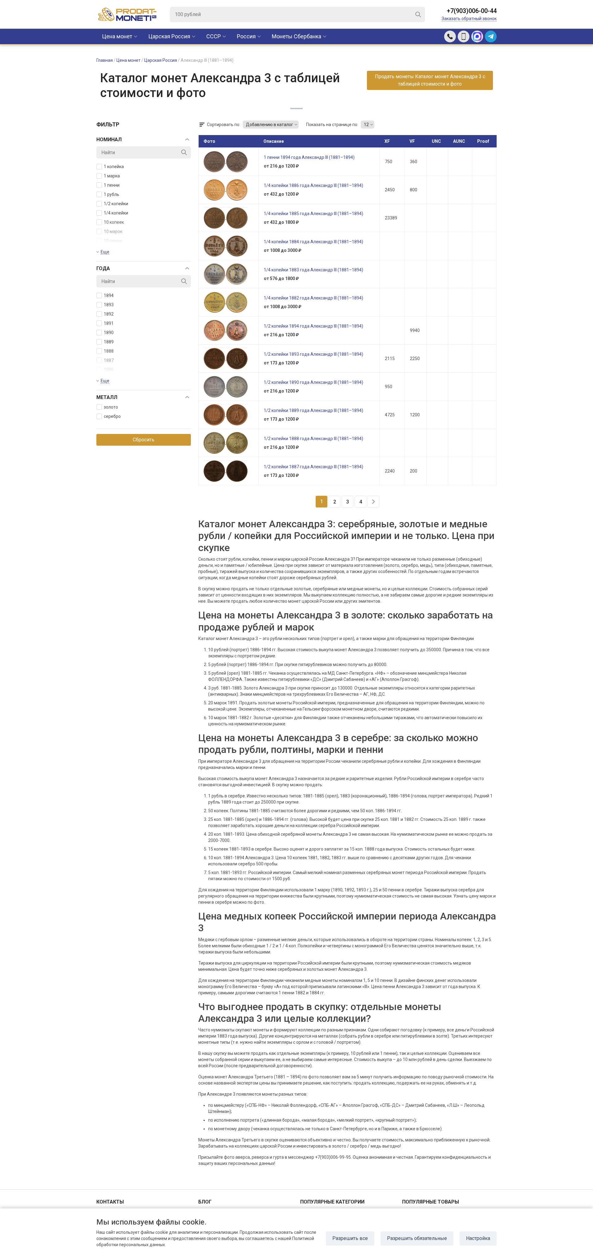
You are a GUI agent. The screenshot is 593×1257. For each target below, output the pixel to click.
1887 (109, 360)
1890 (109, 332)
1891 (109, 323)
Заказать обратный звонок (469, 18)
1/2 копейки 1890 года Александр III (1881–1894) (313, 382)
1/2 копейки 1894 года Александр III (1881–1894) (313, 326)
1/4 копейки (116, 212)
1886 (109, 369)
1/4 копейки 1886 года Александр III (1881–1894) (313, 185)
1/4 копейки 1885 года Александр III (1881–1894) (313, 213)
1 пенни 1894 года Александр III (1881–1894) (309, 157)
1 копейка (114, 166)
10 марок (113, 231)
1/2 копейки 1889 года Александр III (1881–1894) (313, 410)
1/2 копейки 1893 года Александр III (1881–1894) (313, 354)
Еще (105, 251)
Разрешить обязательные (417, 1238)
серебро (112, 416)
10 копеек (114, 222)
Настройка (478, 1238)
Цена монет (117, 36)
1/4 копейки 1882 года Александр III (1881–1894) (313, 297)
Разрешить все (350, 1238)
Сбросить (143, 440)
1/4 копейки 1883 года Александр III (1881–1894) (313, 269)
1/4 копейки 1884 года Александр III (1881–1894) (313, 241)
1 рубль (111, 194)
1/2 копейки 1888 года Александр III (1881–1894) (313, 438)
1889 (109, 341)
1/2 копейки (116, 203)
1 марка (112, 175)
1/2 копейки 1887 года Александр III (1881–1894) (313, 466)
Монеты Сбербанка (296, 36)
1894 (109, 295)
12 (366, 124)
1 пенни (112, 185)
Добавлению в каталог (269, 124)
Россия (246, 36)
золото (111, 407)
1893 (109, 304)
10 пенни (113, 240)
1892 (109, 314)
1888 (109, 351)
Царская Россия (169, 36)
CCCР (213, 36)
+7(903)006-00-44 (472, 11)
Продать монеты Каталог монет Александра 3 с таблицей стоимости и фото (430, 80)
